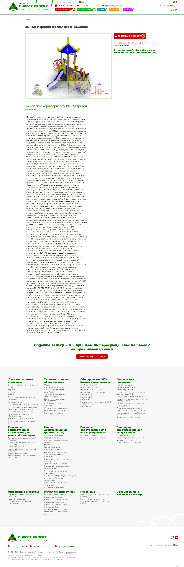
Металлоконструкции (59, 491)
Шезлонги (48, 457)
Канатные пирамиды (17, 453)
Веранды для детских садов (20, 418)
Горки (10, 387)
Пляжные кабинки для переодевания (54, 479)
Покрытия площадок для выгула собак (94, 502)
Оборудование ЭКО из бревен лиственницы (95, 380)
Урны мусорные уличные (55, 463)
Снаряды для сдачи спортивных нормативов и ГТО (131, 393)
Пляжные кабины (88, 435)
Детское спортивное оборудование (17, 415)
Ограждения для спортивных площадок (21, 495)
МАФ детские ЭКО (89, 385)
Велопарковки (50, 468)
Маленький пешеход (53, 403)
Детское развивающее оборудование (54, 395)
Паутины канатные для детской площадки (22, 439)
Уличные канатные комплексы (130, 403)
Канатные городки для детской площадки (22, 456)
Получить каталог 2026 (92, 356)
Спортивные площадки (125, 380)
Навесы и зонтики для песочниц (22, 407)
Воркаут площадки (125, 385)
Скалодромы (123, 405)
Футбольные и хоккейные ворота (131, 410)
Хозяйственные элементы (55, 471)
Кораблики (49, 392)
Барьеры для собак (125, 435)
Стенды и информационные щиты (60, 476)
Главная (28, 19)
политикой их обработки (53, 559)
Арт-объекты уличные (53, 435)
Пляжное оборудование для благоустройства (93, 430)
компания (114, 9)
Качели (11, 395)
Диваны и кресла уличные (56, 452)
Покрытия (87, 491)
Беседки (48, 444)
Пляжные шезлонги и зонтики (93, 438)
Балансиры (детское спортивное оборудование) (132, 400)
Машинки (48, 385)
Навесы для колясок (53, 497)
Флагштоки (49, 485)
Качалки (11, 392)
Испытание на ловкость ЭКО (93, 392)
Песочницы (13, 399)
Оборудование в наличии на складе (130, 493)
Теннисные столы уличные (128, 417)
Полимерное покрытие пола (93, 499)
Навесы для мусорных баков (57, 466)
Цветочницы (49, 473)
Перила (47, 514)
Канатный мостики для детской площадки (22, 450)
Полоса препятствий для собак (131, 438)
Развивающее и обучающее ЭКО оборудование (95, 403)
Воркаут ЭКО (86, 406)
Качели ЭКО (85, 399)
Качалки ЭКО (86, 397)
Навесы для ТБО (51, 507)
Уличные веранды (52, 447)
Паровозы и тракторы (54, 387)
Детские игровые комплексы (21, 385)
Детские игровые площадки (20, 380)
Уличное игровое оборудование (56, 380)
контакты (128, 9)
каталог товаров (63, 9)
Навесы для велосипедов (55, 499)
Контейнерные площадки (55, 509)
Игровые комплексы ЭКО (92, 390)
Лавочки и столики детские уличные (56, 460)
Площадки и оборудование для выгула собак (129, 430)
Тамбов (24, 3)
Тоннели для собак (125, 440)
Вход (164, 6)
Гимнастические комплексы (21, 412)
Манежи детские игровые (56, 408)
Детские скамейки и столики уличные (21, 422)
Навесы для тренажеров (55, 502)
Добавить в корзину (128, 36)
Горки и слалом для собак (129, 443)
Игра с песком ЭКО (89, 387)
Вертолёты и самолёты (54, 390)
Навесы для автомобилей (55, 504)
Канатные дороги (16, 446)
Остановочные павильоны (56, 512)
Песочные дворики (16, 402)
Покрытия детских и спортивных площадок (94, 495)
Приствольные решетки (55, 482)
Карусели (12, 390)
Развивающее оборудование (21, 397)
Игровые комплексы (53, 413)
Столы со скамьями (53, 454)
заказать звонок (84, 9)
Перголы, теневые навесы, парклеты (56, 441)
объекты (101, 9)
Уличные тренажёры (126, 387)
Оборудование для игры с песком (23, 404)
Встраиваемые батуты (54, 410)
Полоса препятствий (126, 390)
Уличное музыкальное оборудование (54, 400)
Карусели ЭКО (87, 395)
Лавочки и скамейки (53, 449)
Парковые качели (52, 438)
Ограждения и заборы (23, 491)
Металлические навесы (55, 494)
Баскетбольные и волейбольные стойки (131, 414)
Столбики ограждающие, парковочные (19, 502)
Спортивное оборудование (129, 408)
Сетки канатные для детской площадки (21, 443)
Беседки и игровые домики (20, 409)
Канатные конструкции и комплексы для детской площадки (21, 431)
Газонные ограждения (54, 487)
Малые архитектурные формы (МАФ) (55, 430)
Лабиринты (49, 405)
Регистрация (172, 6)
